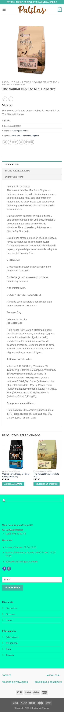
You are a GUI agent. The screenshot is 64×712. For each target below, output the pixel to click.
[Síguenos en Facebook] (4, 569)
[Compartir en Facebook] (10, 142)
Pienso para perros (13, 85)
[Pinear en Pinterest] (26, 142)
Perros (26, 82)
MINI (14, 135)
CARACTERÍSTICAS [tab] (14, 177)
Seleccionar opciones (47, 484)
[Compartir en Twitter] (15, 142)
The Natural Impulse (30, 135)
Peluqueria (12, 643)
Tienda (15, 82)
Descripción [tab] (11, 164)
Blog (8, 649)
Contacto (10, 655)
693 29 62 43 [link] (19, 533)
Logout (9, 620)
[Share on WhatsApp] (5, 142)
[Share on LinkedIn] (31, 142)
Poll (18, 135)
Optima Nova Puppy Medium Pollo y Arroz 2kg (15, 475)
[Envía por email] (21, 142)
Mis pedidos (11, 608)
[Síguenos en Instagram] (9, 569)
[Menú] (4, 9)
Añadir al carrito (13, 484)
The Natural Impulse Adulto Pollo (46, 475)
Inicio (5, 82)
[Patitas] (32, 10)
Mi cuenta (7, 602)
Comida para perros (45, 82)
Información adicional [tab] (17, 171)
